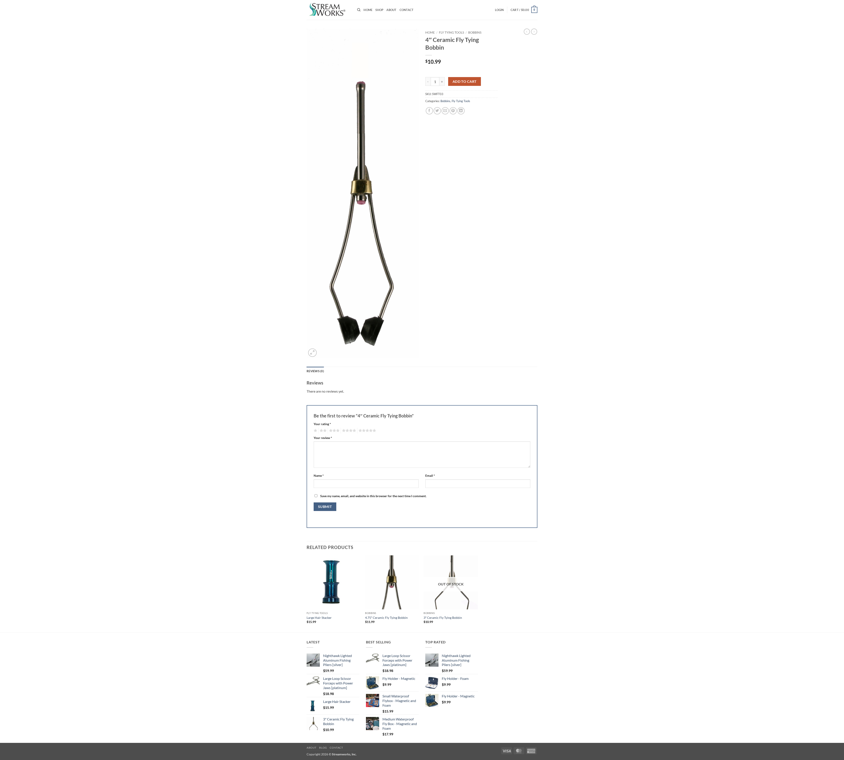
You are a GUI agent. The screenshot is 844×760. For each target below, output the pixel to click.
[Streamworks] (329, 10)
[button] (499, 9)
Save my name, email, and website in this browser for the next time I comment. (373, 496)
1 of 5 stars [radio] (315, 430)
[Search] (358, 10)
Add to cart (465, 81)
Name (319, 475)
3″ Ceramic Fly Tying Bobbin (443, 617)
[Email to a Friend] (445, 110)
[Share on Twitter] (437, 110)
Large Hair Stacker (319, 617)
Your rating (322, 424)
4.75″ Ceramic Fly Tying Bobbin (386, 617)
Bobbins (474, 32)
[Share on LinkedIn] (461, 110)
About (391, 10)
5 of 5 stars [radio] (366, 430)
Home (368, 10)
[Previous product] (534, 32)
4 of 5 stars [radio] (348, 430)
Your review (323, 438)
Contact (407, 10)
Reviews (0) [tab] (315, 371)
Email (430, 475)
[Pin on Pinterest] (453, 110)
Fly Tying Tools (451, 32)
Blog (323, 747)
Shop (379, 10)
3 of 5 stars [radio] (334, 430)
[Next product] (527, 32)
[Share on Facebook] (429, 110)
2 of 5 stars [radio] (322, 430)
